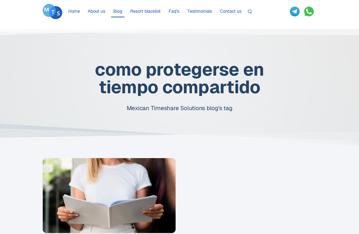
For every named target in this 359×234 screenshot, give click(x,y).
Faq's (174, 11)
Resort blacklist (145, 11)
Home (74, 11)
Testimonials (199, 11)
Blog (117, 11)
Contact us (231, 11)
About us (96, 11)
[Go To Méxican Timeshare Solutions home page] (52, 11)
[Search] (249, 11)
